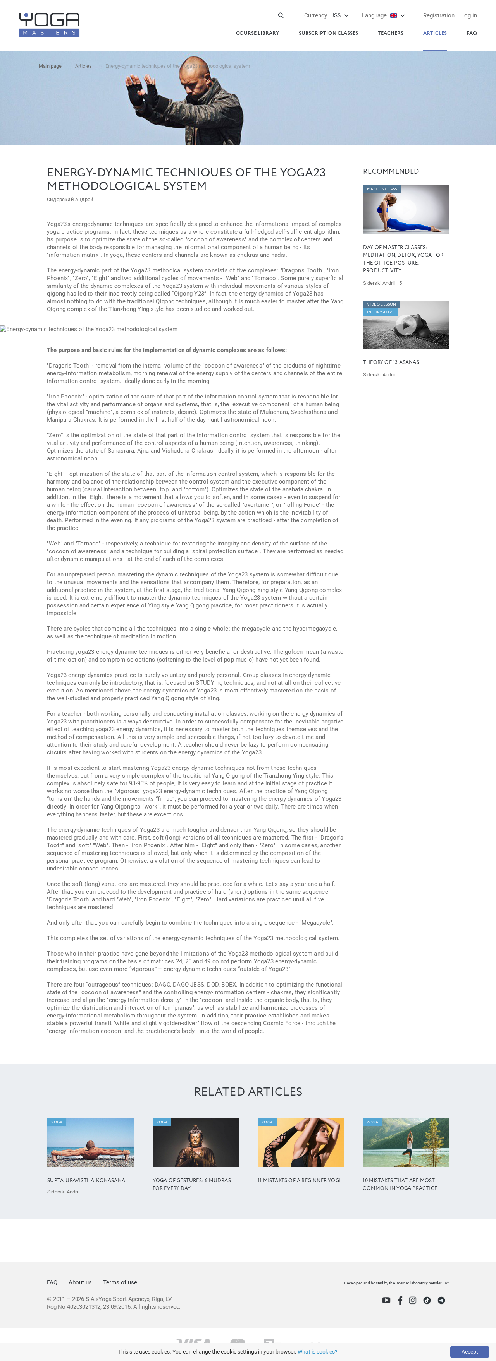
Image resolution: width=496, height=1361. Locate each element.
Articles (435, 33)
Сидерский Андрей (70, 199)
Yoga (57, 1122)
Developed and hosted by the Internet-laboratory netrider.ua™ (396, 1283)
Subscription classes (328, 33)
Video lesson (381, 304)
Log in (469, 15)
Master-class (382, 189)
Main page (50, 66)
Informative (380, 312)
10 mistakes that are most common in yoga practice (400, 1184)
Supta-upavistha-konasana (86, 1180)
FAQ (472, 33)
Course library (257, 33)
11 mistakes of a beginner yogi (299, 1180)
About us (80, 1282)
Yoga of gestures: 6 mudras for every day (192, 1184)
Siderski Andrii (379, 283)
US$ (322, 15)
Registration (439, 15)
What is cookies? (318, 1352)
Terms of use (120, 1282)
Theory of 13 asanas (391, 362)
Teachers (390, 33)
